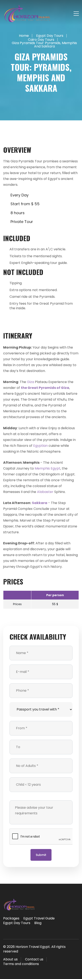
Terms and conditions (21, 963)
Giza (30, 381)
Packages (11, 918)
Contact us (34, 959)
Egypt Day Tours (16, 922)
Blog (37, 922)
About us (10, 959)
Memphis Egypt (47, 468)
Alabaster (45, 491)
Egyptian (40, 445)
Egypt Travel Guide (39, 918)
